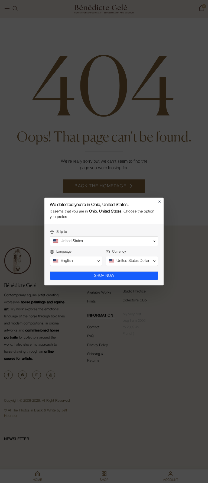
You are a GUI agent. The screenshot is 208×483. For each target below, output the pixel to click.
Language (64, 251)
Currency (119, 251)
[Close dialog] (159, 202)
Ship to (61, 231)
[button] (104, 241)
